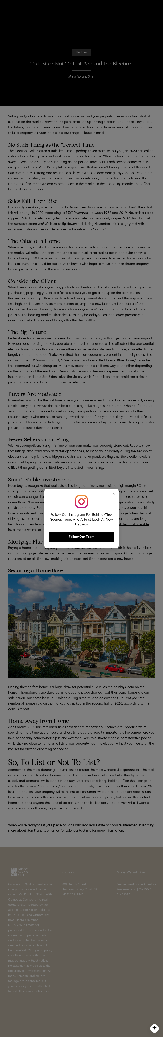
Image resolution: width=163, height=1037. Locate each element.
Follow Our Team (81, 537)
